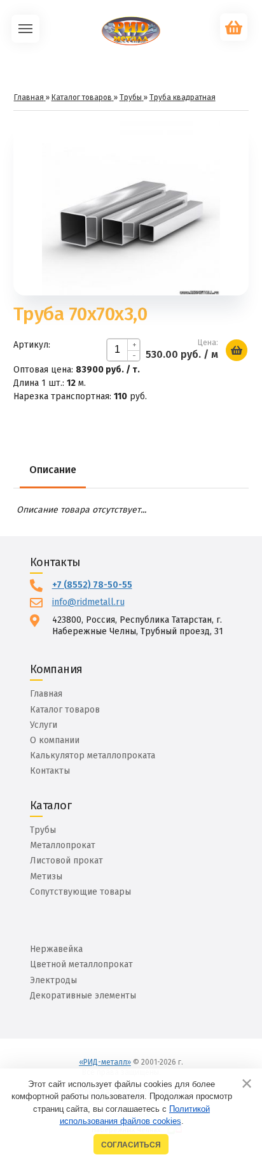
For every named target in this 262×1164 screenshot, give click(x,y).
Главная (46, 693)
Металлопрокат (62, 845)
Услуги (43, 725)
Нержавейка (56, 949)
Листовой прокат (66, 860)
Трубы (43, 830)
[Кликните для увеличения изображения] (131, 206)
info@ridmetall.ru (88, 602)
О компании (54, 740)
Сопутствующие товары (80, 891)
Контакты (50, 770)
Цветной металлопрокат (81, 964)
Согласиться (131, 1144)
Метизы (46, 876)
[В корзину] (236, 350)
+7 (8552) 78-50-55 (92, 584)
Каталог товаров (65, 709)
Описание (52, 470)
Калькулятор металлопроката (92, 755)
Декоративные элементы (83, 995)
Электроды (53, 980)
